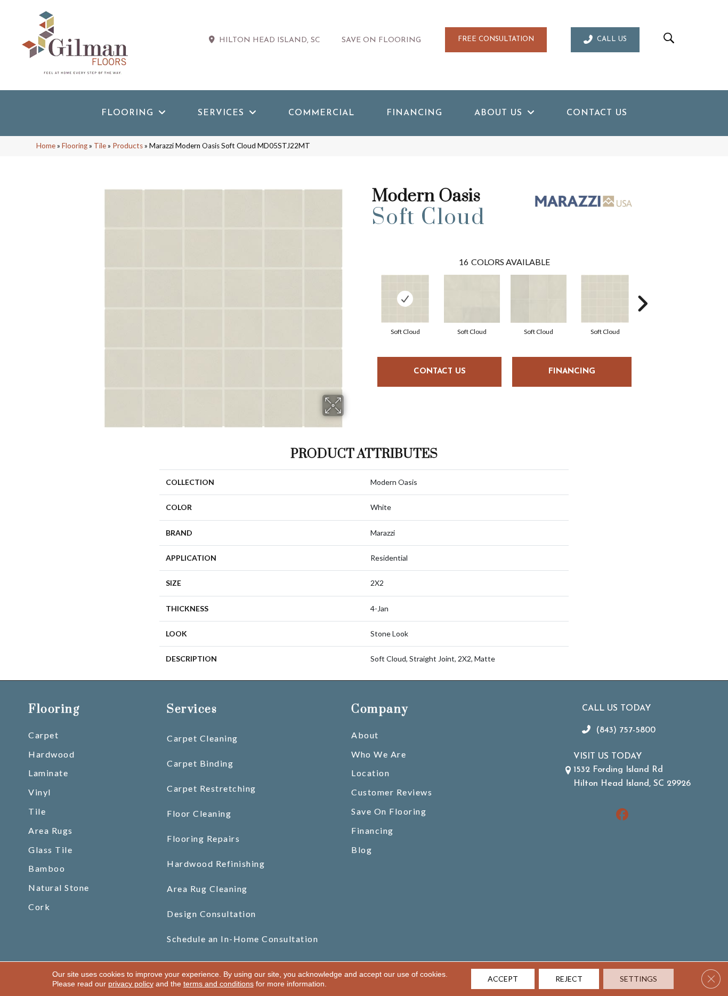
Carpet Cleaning (202, 738)
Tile (100, 145)
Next (642, 287)
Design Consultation (211, 914)
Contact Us (440, 372)
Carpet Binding (200, 763)
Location (370, 773)
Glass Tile (50, 849)
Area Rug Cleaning (207, 888)
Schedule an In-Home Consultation (242, 939)
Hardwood (51, 754)
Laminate (48, 773)
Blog (361, 849)
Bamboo (46, 868)
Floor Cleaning (199, 813)
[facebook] (622, 815)
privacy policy (130, 983)
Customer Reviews (391, 792)
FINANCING (571, 372)
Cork (39, 907)
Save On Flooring (388, 811)
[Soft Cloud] (405, 298)
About (365, 735)
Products (127, 145)
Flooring (74, 145)
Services (192, 709)
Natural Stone (59, 887)
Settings (638, 978)
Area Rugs (50, 830)
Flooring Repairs (203, 838)
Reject (569, 978)
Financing (372, 830)
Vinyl (39, 792)
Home (45, 145)
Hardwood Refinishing (216, 863)
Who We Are (378, 754)
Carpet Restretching (211, 788)
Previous (367, 287)
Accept (503, 978)
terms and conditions (218, 983)
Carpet (43, 735)
